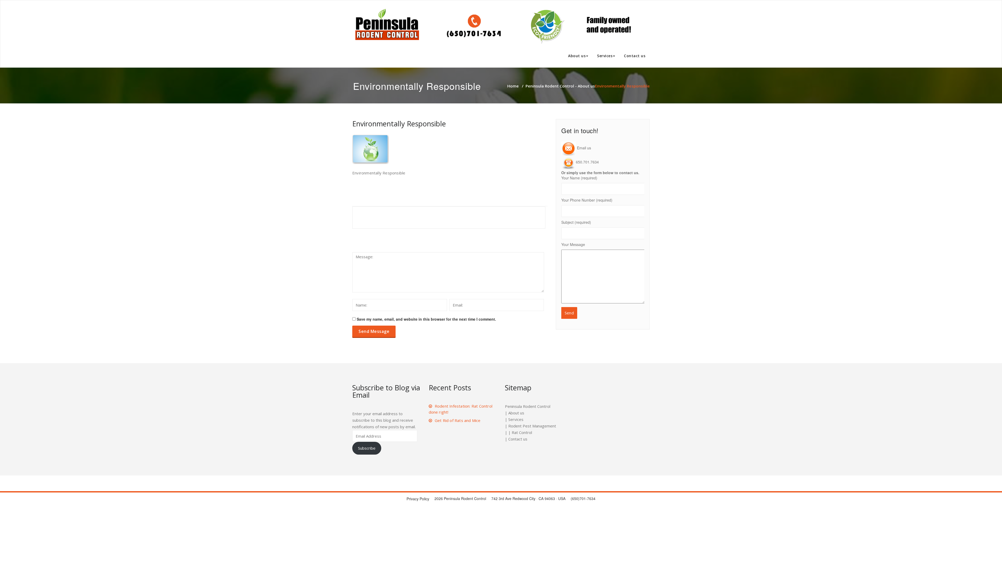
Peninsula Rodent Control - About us (560, 86)
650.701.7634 (587, 161)
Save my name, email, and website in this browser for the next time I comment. (426, 319)
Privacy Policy (418, 498)
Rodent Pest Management (532, 425)
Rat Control (522, 432)
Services (604, 55)
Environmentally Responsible (399, 123)
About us (577, 55)
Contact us (634, 55)
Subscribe (366, 448)
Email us (583, 147)
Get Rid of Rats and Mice (458, 420)
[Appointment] (494, 26)
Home (513, 86)
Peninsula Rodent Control (527, 406)
